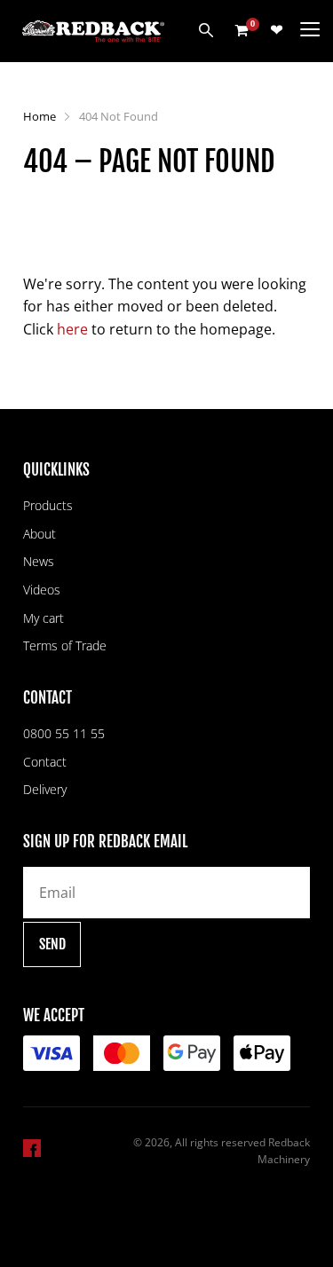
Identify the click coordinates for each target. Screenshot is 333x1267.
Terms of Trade (65, 645)
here (72, 329)
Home (39, 116)
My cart (43, 618)
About (39, 533)
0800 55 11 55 (64, 733)
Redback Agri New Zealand (93, 31)
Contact (45, 761)
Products (48, 505)
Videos (41, 589)
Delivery (45, 789)
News (38, 561)
